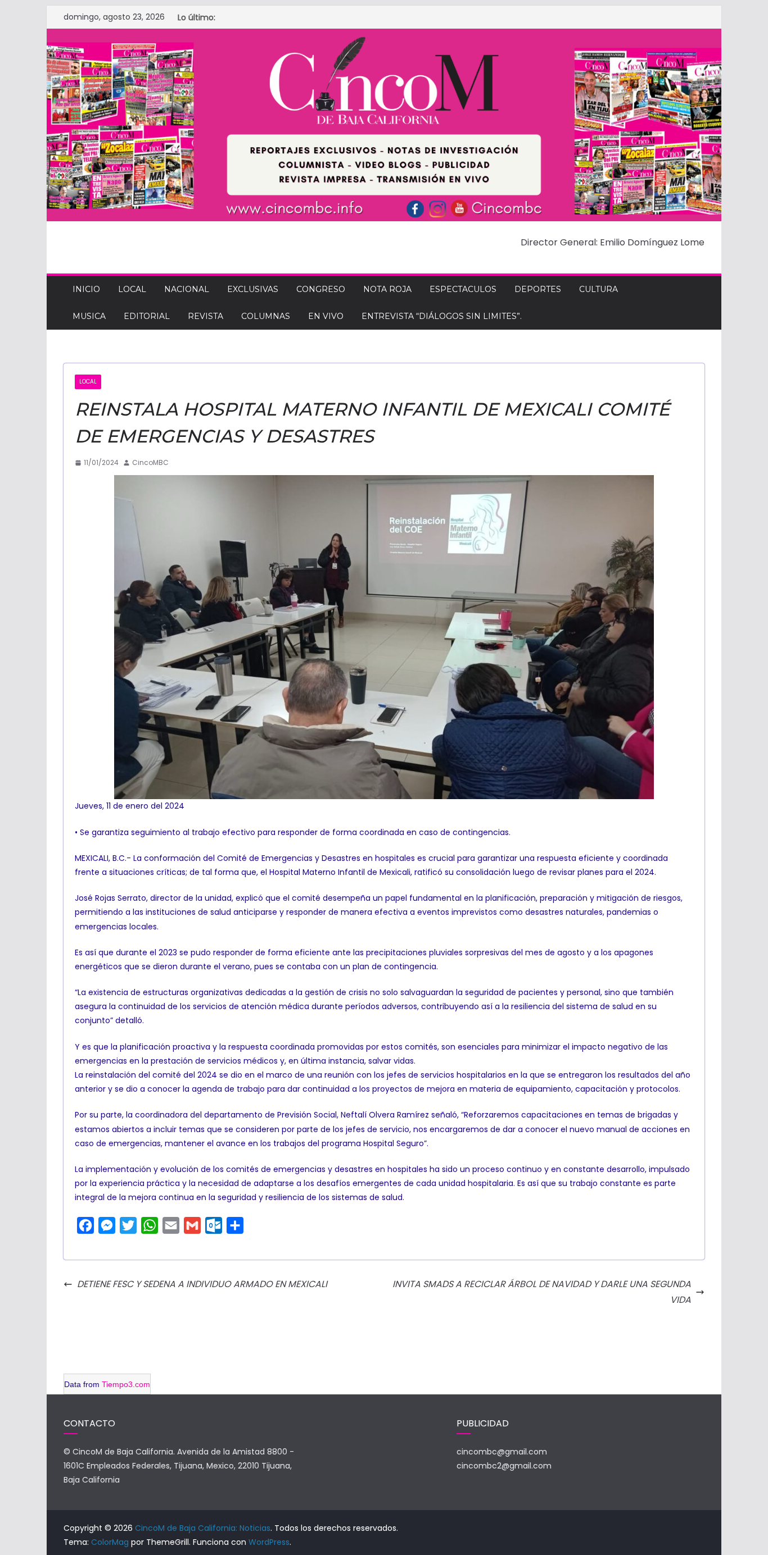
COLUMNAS (265, 316)
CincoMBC (150, 462)
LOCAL (132, 289)
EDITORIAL (147, 316)
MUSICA (89, 316)
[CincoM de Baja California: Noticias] (384, 36)
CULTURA (598, 289)
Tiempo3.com (126, 1384)
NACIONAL (186, 289)
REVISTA (205, 316)
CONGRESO (320, 289)
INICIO (86, 289)
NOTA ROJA (387, 289)
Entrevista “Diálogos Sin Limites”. (442, 316)
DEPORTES (537, 289)
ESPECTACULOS (463, 289)
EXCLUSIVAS (252, 289)
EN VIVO (326, 316)
